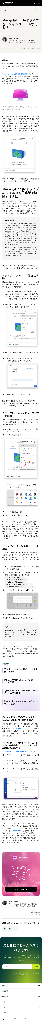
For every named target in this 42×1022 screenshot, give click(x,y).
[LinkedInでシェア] (10, 928)
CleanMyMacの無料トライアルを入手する (20, 751)
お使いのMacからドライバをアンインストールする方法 (21, 691)
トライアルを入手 (21, 889)
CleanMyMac (16, 728)
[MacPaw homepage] (3, 1019)
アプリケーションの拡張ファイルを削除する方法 (21, 670)
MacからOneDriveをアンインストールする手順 (20, 681)
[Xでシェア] (15, 928)
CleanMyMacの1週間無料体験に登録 (15, 74)
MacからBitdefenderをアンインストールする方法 (21, 702)
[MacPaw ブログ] (8, 3)
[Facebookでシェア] (4, 928)
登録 (36, 966)
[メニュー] (39, 3)
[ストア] (34, 2)
